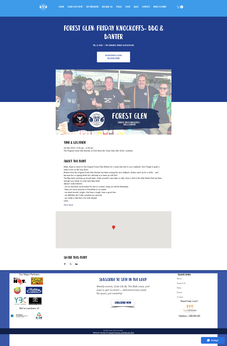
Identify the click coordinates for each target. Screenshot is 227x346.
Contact (180, 297)
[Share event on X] (71, 264)
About (179, 278)
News (179, 288)
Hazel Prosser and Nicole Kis (121, 333)
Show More (68, 205)
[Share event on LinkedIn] (76, 264)
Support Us (181, 283)
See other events (113, 58)
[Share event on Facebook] (65, 264)
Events (179, 292)
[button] (180, 6)
